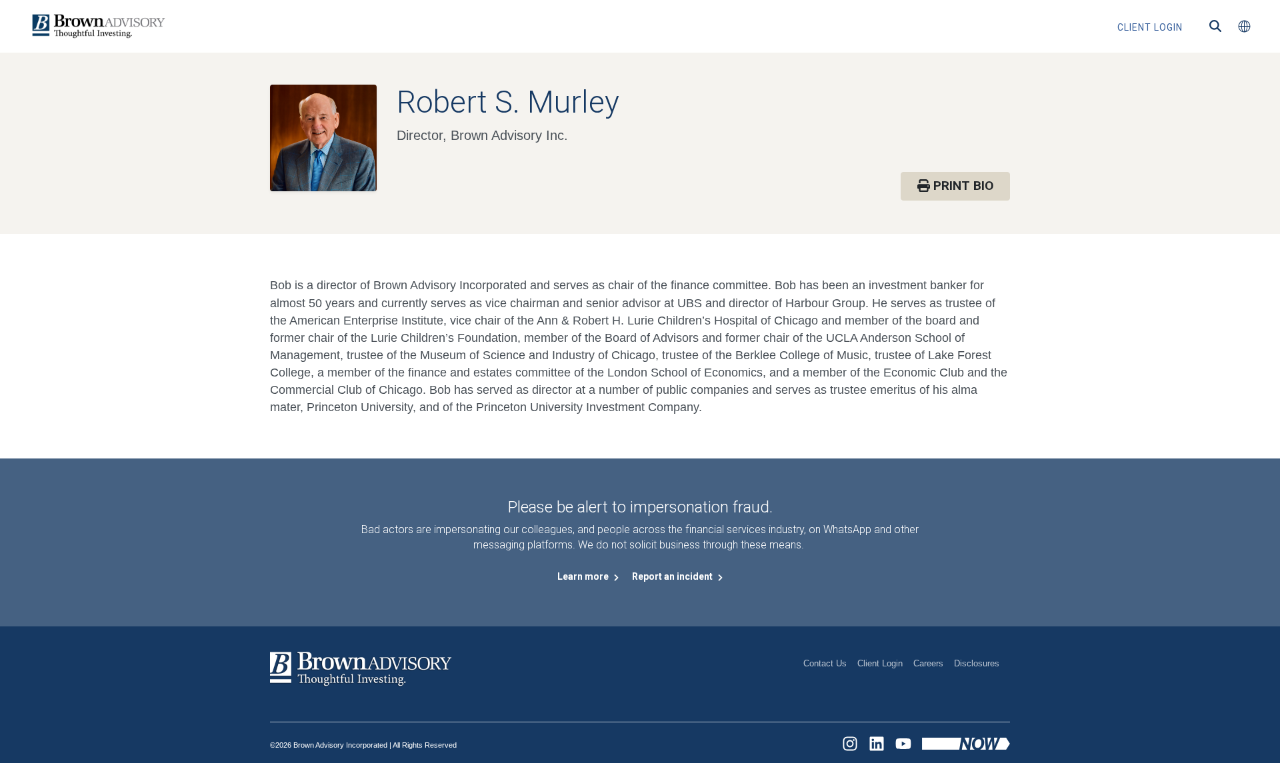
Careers (928, 663)
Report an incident (673, 576)
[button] (1244, 26)
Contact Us (825, 663)
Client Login (880, 663)
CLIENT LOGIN (1150, 27)
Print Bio (961, 185)
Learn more (584, 576)
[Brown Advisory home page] (96, 26)
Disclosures (976, 663)
